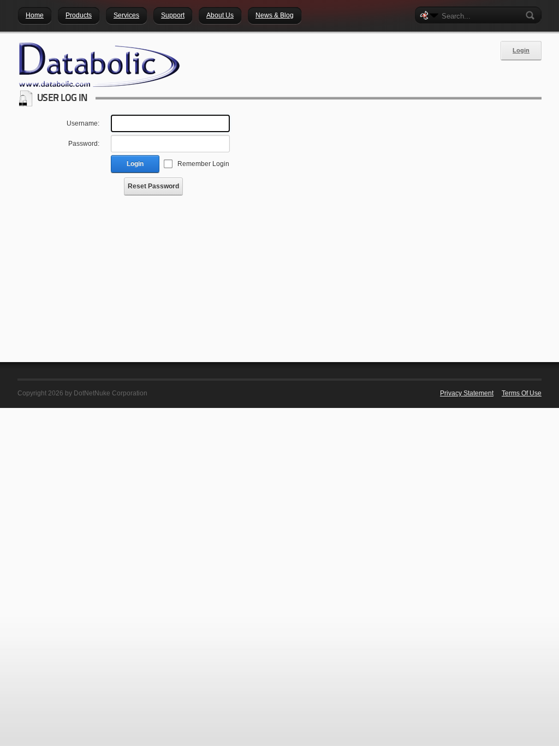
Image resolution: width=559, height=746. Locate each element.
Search (532, 15)
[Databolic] (99, 64)
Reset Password (153, 186)
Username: (83, 123)
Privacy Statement (466, 393)
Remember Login (203, 164)
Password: (83, 143)
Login (521, 50)
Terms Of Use (522, 393)
